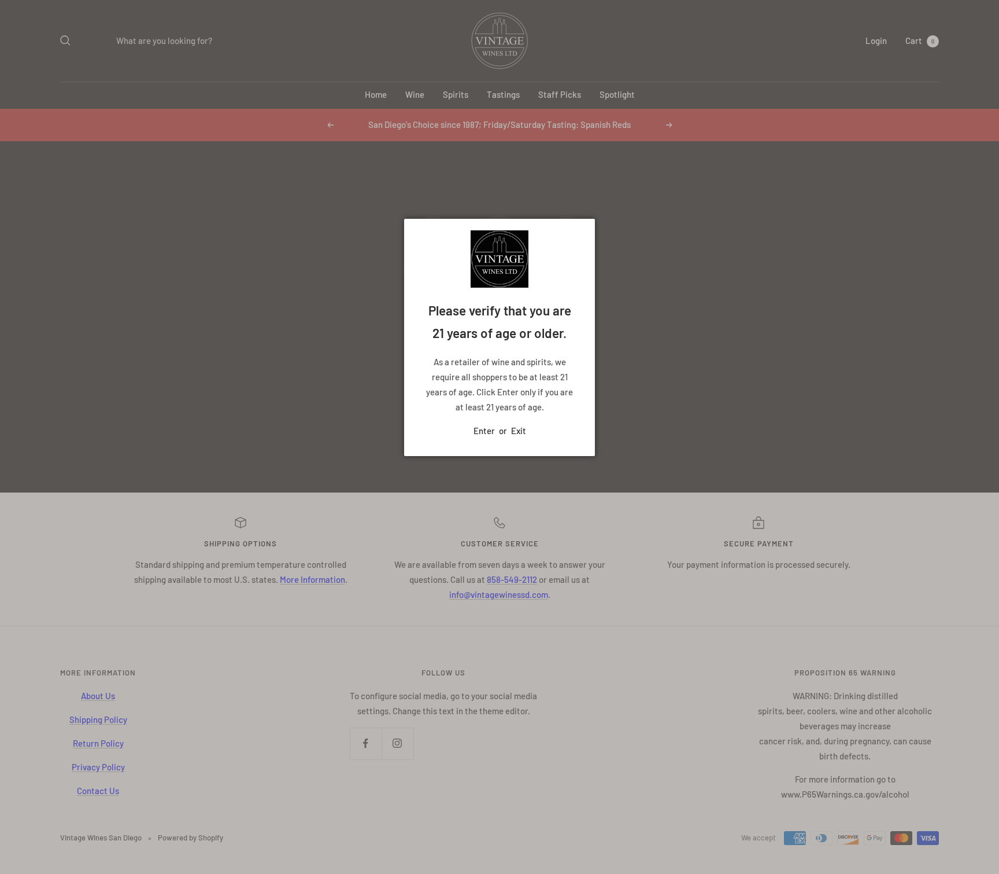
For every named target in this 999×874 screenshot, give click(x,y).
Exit (518, 430)
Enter (484, 430)
